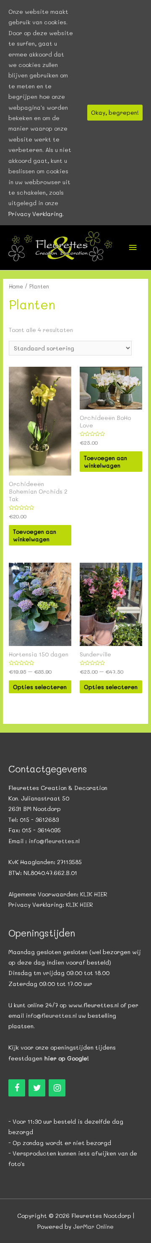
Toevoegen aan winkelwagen (34, 535)
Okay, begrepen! (115, 112)
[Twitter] (37, 1087)
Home (16, 286)
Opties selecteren (40, 686)
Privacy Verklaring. (36, 213)
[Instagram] (57, 1087)
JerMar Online (93, 1226)
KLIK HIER (93, 894)
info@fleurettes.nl (54, 840)
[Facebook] (16, 1087)
